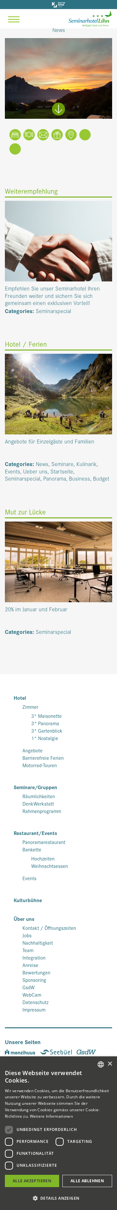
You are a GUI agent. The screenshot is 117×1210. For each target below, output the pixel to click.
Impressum (34, 1009)
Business (79, 478)
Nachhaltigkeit (37, 943)
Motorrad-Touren (39, 765)
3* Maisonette (46, 716)
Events (12, 471)
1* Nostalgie (44, 738)
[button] (58, 1198)
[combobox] (101, 1064)
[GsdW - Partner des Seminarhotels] (88, 1050)
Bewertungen (36, 972)
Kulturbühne (28, 900)
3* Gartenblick (46, 730)
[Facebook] (85, 135)
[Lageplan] (71, 135)
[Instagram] (15, 149)
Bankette (31, 849)
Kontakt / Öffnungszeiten (49, 928)
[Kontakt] (43, 135)
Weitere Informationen (51, 1116)
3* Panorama (45, 723)
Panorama (54, 478)
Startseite (61, 471)
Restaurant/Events (35, 833)
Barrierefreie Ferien (43, 758)
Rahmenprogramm (41, 811)
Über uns (24, 919)
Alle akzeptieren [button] (32, 1181)
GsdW (28, 987)
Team (27, 950)
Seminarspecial (53, 310)
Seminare (62, 463)
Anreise (30, 965)
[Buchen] (15, 135)
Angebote (32, 750)
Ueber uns (35, 471)
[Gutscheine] (57, 135)
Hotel (20, 698)
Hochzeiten (43, 858)
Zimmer (30, 707)
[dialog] (58, 1133)
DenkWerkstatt (38, 803)
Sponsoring (34, 980)
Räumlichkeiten (38, 796)
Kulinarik (86, 463)
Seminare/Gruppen (35, 787)
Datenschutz (35, 1002)
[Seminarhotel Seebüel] (58, 1050)
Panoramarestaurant (43, 842)
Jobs (27, 935)
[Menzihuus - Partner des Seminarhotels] (22, 1050)
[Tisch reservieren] (29, 135)
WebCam (31, 994)
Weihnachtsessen (49, 866)
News (42, 463)
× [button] (109, 1064)
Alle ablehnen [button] (87, 1181)
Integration (34, 957)
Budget (101, 478)
